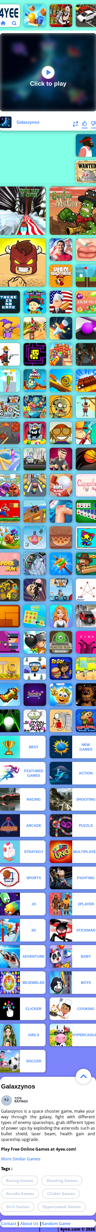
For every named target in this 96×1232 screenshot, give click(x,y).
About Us (29, 1223)
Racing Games (19, 1180)
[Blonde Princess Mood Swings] (61, 616)
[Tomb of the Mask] (35, 354)
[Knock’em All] (61, 354)
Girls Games (17, 1206)
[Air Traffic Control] (35, 537)
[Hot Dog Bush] (61, 302)
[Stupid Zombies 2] (61, 406)
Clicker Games (61, 1193)
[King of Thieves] (35, 433)
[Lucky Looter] (35, 590)
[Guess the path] (35, 616)
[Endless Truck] (35, 511)
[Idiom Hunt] (61, 433)
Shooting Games (61, 1180)
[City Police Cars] (35, 459)
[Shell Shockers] (61, 276)
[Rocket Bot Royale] (35, 380)
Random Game (55, 1223)
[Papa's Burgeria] (61, 668)
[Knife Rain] (61, 328)
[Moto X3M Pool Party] (61, 590)
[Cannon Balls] (35, 15)
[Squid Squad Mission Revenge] (35, 302)
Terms (32, 1229)
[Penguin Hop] (35, 668)
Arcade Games (20, 1193)
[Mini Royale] (61, 459)
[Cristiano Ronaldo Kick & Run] (61, 249)
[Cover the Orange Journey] (61, 694)
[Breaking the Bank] (61, 721)
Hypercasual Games (61, 1206)
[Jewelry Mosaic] (35, 694)
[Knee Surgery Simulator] (61, 511)
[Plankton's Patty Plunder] (35, 563)
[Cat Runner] (35, 485)
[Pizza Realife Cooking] (61, 537)
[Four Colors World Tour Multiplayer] (35, 406)
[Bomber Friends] (35, 642)
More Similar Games (20, 1159)
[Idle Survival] (61, 563)
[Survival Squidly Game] (35, 721)
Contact (8, 1223)
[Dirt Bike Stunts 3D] (35, 328)
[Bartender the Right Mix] (61, 15)
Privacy (49, 1229)
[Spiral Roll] (61, 380)
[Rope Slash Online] (61, 485)
